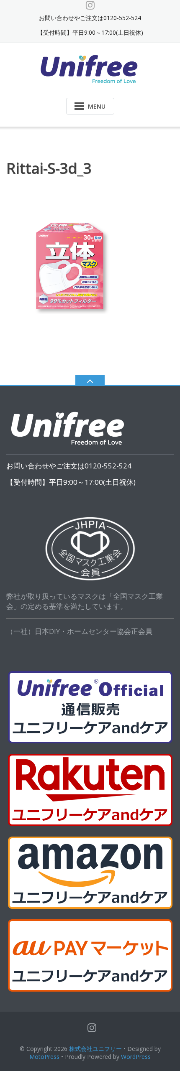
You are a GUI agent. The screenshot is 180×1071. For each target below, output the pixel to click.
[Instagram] (90, 5)
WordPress (136, 1057)
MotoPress (44, 1057)
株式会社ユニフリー (95, 1049)
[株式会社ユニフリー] (90, 68)
